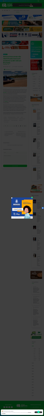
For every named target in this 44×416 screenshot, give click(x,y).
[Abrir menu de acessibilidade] (38, 412)
